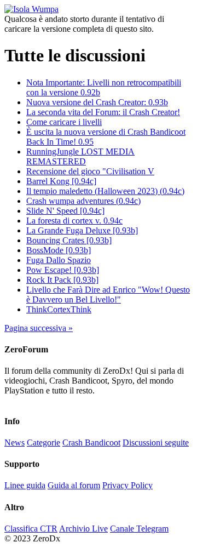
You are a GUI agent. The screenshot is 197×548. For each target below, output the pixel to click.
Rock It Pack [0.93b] (62, 279)
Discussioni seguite (156, 442)
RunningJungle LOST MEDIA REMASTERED (80, 156)
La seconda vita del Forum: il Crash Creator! (103, 112)
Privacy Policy (127, 485)
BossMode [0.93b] (58, 250)
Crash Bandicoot (91, 442)
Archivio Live (83, 528)
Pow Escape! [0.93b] (62, 270)
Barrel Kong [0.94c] (61, 181)
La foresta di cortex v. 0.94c (74, 220)
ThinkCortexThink (58, 309)
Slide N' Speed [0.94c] (65, 210)
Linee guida (24, 485)
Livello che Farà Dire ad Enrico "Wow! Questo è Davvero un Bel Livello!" (108, 294)
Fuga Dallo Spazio (58, 260)
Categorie (43, 442)
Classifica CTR (30, 528)
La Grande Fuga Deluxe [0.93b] (82, 230)
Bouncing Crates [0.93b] (69, 240)
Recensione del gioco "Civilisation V (90, 171)
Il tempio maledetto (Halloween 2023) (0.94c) (105, 191)
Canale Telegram (139, 528)
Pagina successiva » (38, 328)
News (14, 442)
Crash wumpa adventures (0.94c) (83, 201)
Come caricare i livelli (64, 122)
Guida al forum (74, 485)
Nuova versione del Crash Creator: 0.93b (97, 102)
